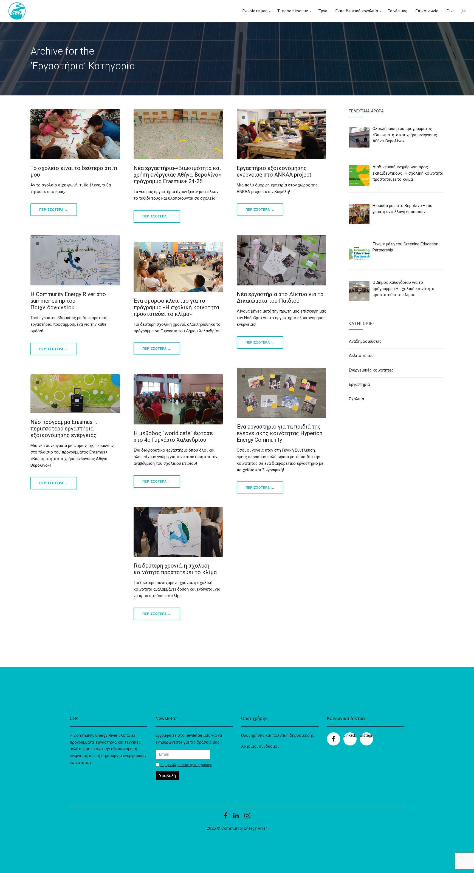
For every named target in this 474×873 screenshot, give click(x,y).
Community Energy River (244, 828)
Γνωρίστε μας (254, 10)
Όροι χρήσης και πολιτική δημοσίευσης (277, 735)
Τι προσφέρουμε (292, 10)
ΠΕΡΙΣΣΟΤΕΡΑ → (53, 210)
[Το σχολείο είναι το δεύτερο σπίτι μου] (75, 134)
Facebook (333, 739)
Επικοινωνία (427, 10)
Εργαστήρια (359, 384)
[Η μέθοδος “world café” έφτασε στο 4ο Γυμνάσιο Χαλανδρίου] (178, 399)
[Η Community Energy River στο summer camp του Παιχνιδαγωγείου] (75, 260)
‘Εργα (322, 10)
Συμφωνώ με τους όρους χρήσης (186, 765)
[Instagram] (247, 817)
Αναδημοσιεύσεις (365, 341)
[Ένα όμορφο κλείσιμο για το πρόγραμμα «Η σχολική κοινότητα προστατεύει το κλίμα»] (178, 267)
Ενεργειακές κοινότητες (371, 370)
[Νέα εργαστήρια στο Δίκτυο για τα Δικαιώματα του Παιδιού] (281, 260)
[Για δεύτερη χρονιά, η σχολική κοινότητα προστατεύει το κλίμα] (178, 532)
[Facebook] (225, 817)
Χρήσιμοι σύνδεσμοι (260, 746)
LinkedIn (350, 735)
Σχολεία (356, 398)
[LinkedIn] (236, 817)
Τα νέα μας (397, 10)
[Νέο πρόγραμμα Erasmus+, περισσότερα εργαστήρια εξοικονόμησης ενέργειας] (75, 393)
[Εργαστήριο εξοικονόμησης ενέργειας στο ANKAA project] (281, 134)
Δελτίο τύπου (361, 355)
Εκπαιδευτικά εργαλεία (356, 10)
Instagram (366, 735)
